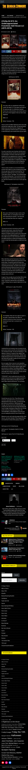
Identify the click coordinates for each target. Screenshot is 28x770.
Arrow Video (21, 724)
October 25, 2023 (6, 31)
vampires (3, 759)
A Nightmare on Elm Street (10, 722)
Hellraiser (4, 738)
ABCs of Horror (5, 588)
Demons (18, 483)
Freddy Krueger (6, 732)
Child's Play (4, 727)
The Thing (20, 757)
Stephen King (5, 755)
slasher (19, 753)
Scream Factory (8, 750)
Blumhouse (15, 725)
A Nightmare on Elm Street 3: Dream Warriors (9, 724)
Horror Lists (4, 613)
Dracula (15, 729)
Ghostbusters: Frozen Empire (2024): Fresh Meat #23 (16, 548)
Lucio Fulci (4, 743)
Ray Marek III (19, 545)
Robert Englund (5, 747)
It (12, 738)
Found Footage (6, 486)
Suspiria (11, 755)
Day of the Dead (4, 729)
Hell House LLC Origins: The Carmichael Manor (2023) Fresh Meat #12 (19, 458)
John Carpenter (18, 741)
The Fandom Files (5, 640)
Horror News (4, 615)
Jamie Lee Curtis (17, 738)
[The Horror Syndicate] (14, 8)
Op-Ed (2, 630)
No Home (3, 625)
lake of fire (6, 489)
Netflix (22, 743)
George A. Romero (6, 735)
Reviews (3, 638)
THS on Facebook (7, 653)
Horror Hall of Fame (6, 608)
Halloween (16, 735)
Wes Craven (8, 759)
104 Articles (19, 506)
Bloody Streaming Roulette (7, 595)
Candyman (20, 725)
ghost (14, 486)
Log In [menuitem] (2, 1)
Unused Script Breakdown (7, 645)
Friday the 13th (18, 732)
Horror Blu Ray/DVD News (7, 605)
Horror (9, 738)
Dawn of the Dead (19, 727)
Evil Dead (19, 729)
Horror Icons (4, 610)
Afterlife (3, 593)
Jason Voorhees (7, 741)
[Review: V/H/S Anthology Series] (4, 557)
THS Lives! (3, 643)
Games (3, 603)
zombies (17, 759)
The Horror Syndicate (9, 565)
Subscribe (22, 580)
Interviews (3, 618)
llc (12, 489)
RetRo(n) (14, 31)
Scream (18, 747)
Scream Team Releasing (8, 753)
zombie (13, 759)
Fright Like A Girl (5, 600)
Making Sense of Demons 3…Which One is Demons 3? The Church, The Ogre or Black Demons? (16, 541)
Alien (10, 719)
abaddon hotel (9, 483)
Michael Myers (13, 743)
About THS (4, 591)
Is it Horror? (4, 620)
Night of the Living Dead (6, 745)
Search (3, 572)
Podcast (3, 633)
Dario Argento (11, 727)
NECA (20, 743)
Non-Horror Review (5, 628)
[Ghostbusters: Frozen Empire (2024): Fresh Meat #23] (4, 549)
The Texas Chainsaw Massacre (9, 757)
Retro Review (4, 635)
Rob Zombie (13, 747)
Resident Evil (15, 745)
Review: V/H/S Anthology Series (17, 555)
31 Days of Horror (5, 586)
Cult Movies (4, 598)
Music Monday (4, 623)
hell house (21, 486)
